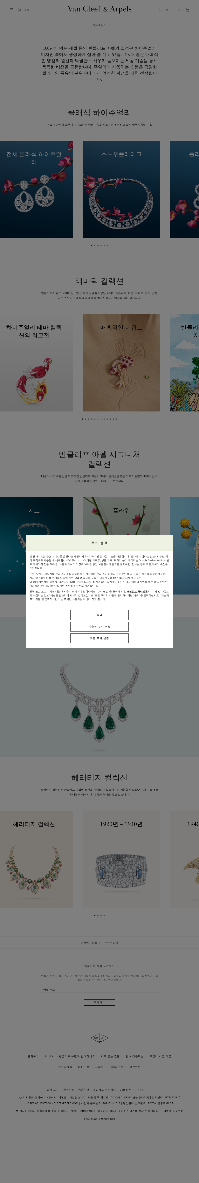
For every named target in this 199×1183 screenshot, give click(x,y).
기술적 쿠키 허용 (100, 626)
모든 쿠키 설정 (99, 638)
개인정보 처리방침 (137, 591)
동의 (99, 615)
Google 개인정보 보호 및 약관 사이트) (51, 581)
